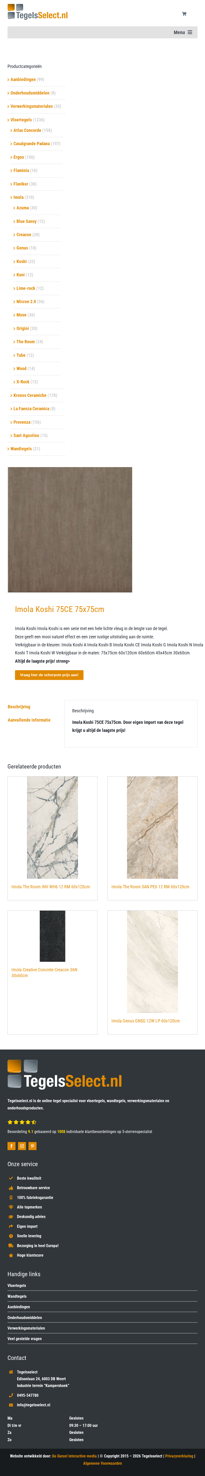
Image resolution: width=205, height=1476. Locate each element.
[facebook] (12, 1146)
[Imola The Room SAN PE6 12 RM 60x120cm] (152, 827)
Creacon (23, 234)
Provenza (22, 422)
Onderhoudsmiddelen (30, 93)
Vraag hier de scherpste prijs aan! (49, 675)
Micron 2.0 (26, 301)
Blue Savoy (26, 221)
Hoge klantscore (30, 1255)
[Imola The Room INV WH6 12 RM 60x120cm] (52, 827)
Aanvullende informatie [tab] (29, 720)
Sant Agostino (26, 435)
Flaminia (21, 170)
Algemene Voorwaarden (102, 1463)
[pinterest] (32, 1146)
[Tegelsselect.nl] (38, 6)
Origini (22, 328)
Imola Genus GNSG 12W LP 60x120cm (146, 1020)
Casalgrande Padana (32, 143)
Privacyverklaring (179, 1456)
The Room (25, 341)
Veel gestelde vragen (25, 1338)
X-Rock (23, 381)
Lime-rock (25, 288)
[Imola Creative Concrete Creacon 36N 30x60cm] (52, 936)
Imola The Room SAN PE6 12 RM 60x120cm (151, 886)
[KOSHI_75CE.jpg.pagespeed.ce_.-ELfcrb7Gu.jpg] (103, 529)
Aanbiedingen (23, 79)
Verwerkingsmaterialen (31, 106)
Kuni (20, 274)
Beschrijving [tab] (19, 706)
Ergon (19, 157)
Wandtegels (21, 448)
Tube (21, 355)
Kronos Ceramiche (30, 395)
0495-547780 (27, 1395)
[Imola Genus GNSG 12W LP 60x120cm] (152, 962)
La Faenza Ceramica (31, 408)
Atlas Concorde (27, 130)
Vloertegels (21, 119)
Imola (19, 197)
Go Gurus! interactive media (74, 1456)
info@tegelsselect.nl (33, 1405)
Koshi (21, 261)
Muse (21, 314)
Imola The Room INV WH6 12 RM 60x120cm (51, 886)
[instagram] (22, 1146)
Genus (22, 247)
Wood (21, 368)
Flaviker (21, 184)
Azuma (22, 207)
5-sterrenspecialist (137, 1131)
